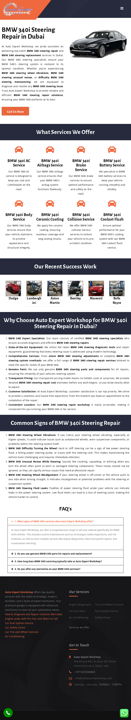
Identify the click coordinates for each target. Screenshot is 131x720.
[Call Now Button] (8, 712)
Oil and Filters (77, 611)
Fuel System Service (106, 611)
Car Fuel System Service (19, 623)
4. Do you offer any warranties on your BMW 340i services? (47, 569)
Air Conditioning (14, 636)
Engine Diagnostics (80, 604)
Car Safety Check (15, 627)
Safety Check (102, 617)
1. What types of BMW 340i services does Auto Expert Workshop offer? (54, 521)
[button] (65, 521)
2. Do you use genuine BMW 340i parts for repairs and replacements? (53, 553)
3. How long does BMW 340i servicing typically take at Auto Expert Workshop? (58, 561)
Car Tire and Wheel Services (22, 632)
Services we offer (79, 627)
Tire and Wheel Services (109, 604)
